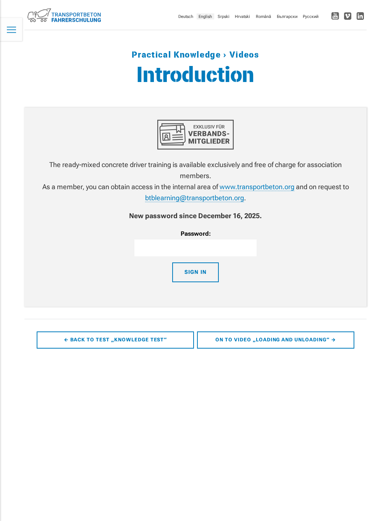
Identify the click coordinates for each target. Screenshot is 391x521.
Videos (243, 54)
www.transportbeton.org (257, 187)
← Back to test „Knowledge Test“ (115, 340)
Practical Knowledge (177, 54)
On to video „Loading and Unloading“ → (275, 340)
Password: (196, 233)
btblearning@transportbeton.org (194, 198)
